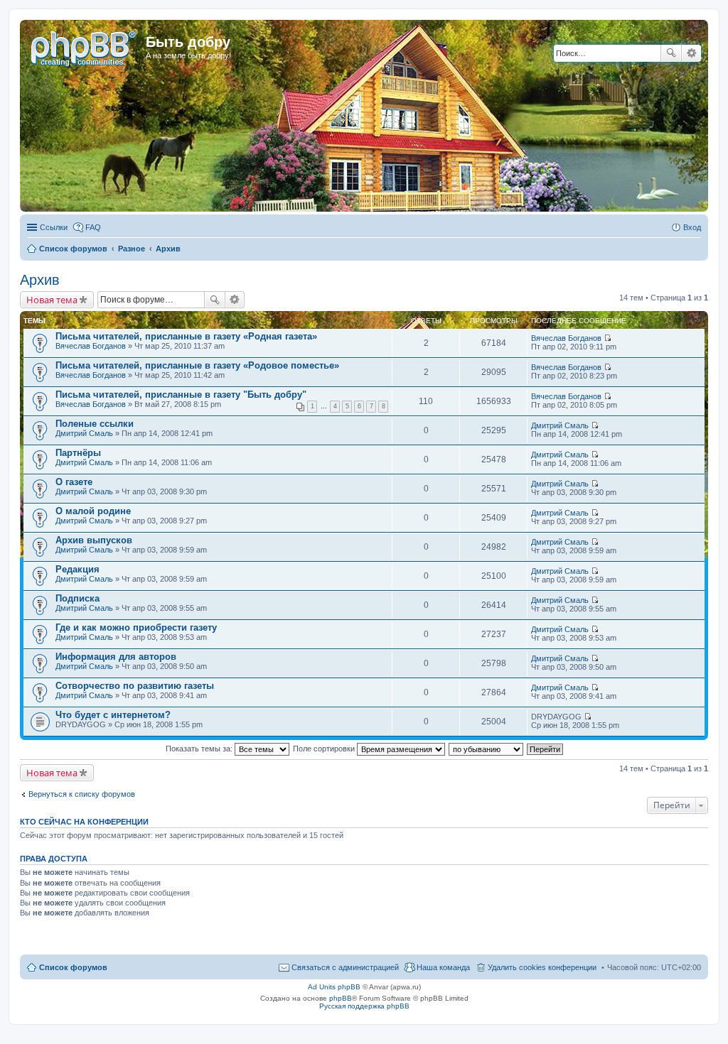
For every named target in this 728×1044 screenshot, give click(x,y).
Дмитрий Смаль (84, 433)
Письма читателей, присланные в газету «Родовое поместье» (197, 365)
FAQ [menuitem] (93, 227)
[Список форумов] (84, 46)
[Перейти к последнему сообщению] (607, 338)
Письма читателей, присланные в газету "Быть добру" (180, 394)
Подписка (77, 598)
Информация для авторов (115, 656)
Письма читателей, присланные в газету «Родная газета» (186, 336)
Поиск (671, 53)
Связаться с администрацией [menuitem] (345, 967)
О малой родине (93, 511)
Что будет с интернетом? (113, 714)
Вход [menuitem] (692, 227)
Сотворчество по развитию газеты (134, 685)
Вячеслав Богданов (90, 346)
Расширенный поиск (691, 53)
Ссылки (54, 227)
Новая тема (51, 299)
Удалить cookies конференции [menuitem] (542, 967)
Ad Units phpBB (334, 987)
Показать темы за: (200, 748)
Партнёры (78, 452)
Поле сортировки (325, 748)
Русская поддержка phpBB (364, 1006)
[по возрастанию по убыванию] (487, 748)
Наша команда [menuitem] (443, 967)
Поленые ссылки (94, 423)
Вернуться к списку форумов (81, 794)
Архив (40, 280)
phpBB (340, 998)
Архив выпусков (93, 540)
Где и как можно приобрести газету (136, 627)
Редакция (77, 569)
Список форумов (73, 967)
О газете (73, 482)
